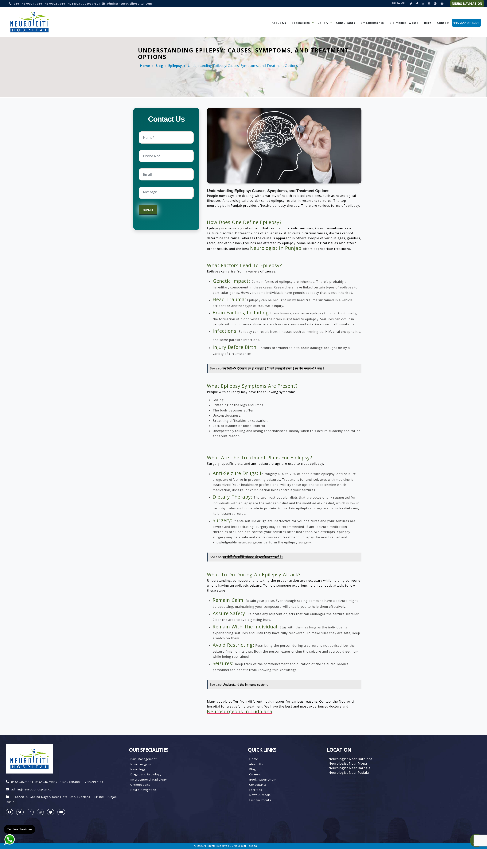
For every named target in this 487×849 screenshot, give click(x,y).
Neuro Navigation (143, 790)
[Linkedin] (423, 3)
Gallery (323, 23)
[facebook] (9, 812)
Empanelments (372, 23)
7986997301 (91, 3)
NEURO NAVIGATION (467, 4)
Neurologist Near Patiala (349, 772)
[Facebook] (417, 3)
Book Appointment (263, 779)
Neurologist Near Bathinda (350, 759)
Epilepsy (175, 65)
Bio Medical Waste (404, 23)
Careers (255, 774)
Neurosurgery (140, 764)
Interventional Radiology (148, 779)
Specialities (301, 23)
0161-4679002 (47, 3)
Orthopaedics (140, 784)
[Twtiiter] (411, 3)
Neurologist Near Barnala (349, 768)
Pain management (143, 759)
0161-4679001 (24, 3)
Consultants (345, 23)
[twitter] (20, 812)
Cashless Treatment (20, 829)
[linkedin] (30, 812)
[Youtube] (442, 3)
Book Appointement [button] (467, 22)
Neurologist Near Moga (348, 763)
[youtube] (61, 812)
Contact (443, 23)
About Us (279, 23)
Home (145, 65)
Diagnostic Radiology (146, 774)
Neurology (138, 769)
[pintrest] (50, 812)
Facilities (255, 790)
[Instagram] (429, 3)
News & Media (260, 795)
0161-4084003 (70, 3)
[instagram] (40, 812)
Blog (427, 23)
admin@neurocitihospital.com (129, 3)
